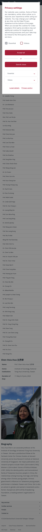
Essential (12, 43)
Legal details (14, 88)
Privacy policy (27, 88)
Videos (26, 43)
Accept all (21, 53)
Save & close (21, 64)
